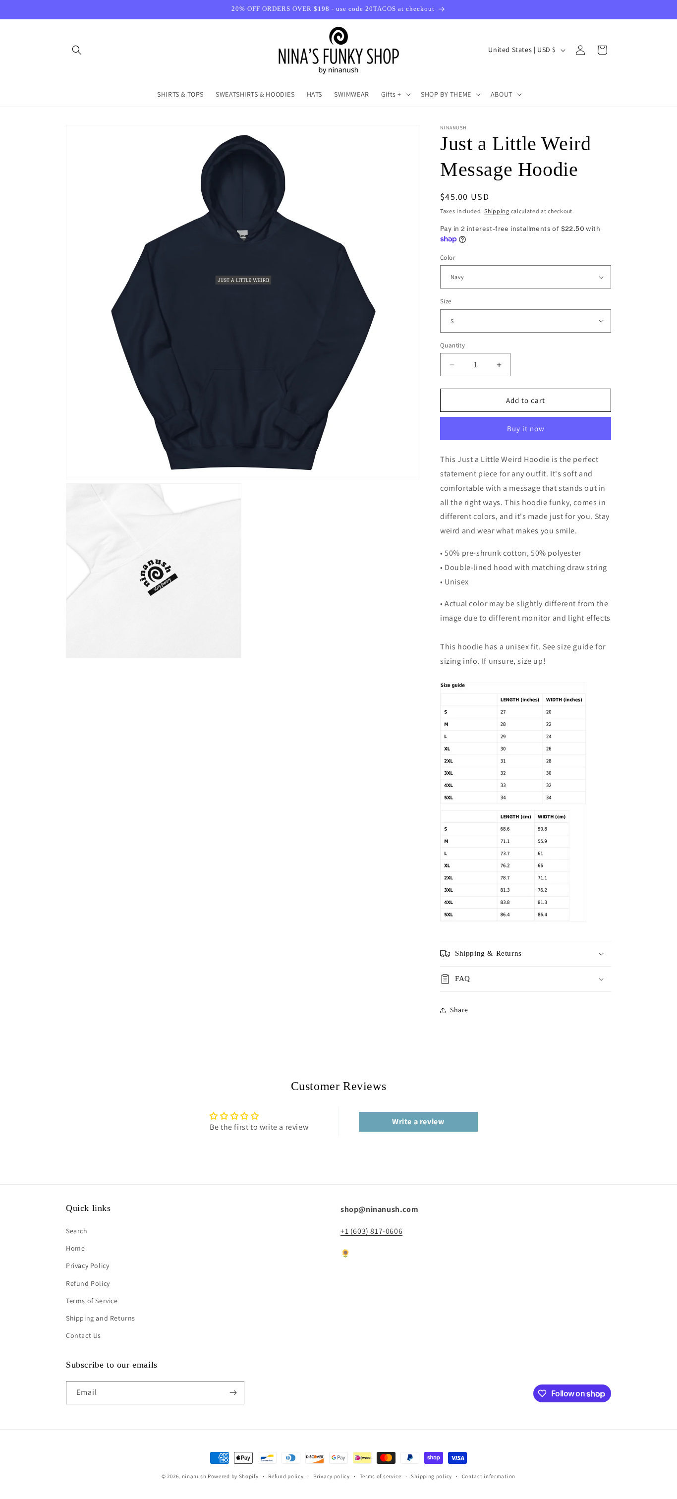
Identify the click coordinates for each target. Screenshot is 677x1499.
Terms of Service (92, 1300)
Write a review (418, 1121)
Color (447, 257)
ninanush (194, 1476)
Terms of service (380, 1476)
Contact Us (83, 1335)
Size (445, 301)
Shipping (496, 211)
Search (77, 1230)
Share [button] (459, 1009)
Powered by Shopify (233, 1476)
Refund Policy (88, 1283)
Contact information (488, 1476)
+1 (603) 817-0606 (371, 1231)
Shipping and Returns (100, 1318)
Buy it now (526, 428)
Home (75, 1248)
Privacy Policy (87, 1265)
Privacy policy (331, 1476)
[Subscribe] (233, 1392)
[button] (77, 50)
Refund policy (285, 1476)
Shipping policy (431, 1476)
